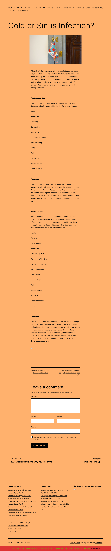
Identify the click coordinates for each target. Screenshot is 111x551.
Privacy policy (96, 548)
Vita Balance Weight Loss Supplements (21, 523)
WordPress (98, 543)
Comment (35, 396)
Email (59, 416)
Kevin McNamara (14, 496)
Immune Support (71, 373)
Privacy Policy (97, 8)
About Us (80, 8)
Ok (91, 548)
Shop (88, 8)
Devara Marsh (13, 501)
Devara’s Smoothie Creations (18, 525)
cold (64, 373)
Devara (10, 490)
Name (33, 416)
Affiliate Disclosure (14, 528)
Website (33, 427)
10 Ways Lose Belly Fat (49, 501)
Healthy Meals (69, 8)
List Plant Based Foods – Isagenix (52, 507)
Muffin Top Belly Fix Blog (40, 373)
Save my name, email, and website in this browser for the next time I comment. (54, 438)
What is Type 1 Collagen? (49, 504)
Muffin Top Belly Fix (19, 8)
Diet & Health (40, 8)
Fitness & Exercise (54, 8)
